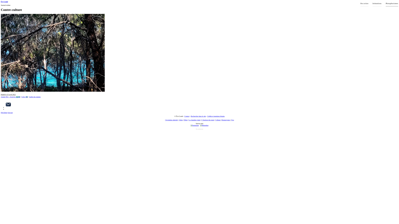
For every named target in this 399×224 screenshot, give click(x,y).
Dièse (186, 120)
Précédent (4, 113)
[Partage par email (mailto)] (8, 107)
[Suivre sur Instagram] (194, 125)
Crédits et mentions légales (216, 116)
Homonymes (226, 120)
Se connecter (199, 129)
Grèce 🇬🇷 (24, 97)
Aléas (181, 120)
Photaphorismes (392, 3)
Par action (364, 3)
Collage (218, 120)
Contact (186, 116)
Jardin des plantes (35, 97)
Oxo (232, 120)
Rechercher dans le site (198, 116)
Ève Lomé (4, 2)
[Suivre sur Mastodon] (204, 125)
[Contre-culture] (53, 91)
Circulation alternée (171, 120)
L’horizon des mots (208, 120)
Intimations (377, 3)
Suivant (10, 113)
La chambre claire (194, 120)
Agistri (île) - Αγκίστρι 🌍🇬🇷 (10, 97)
